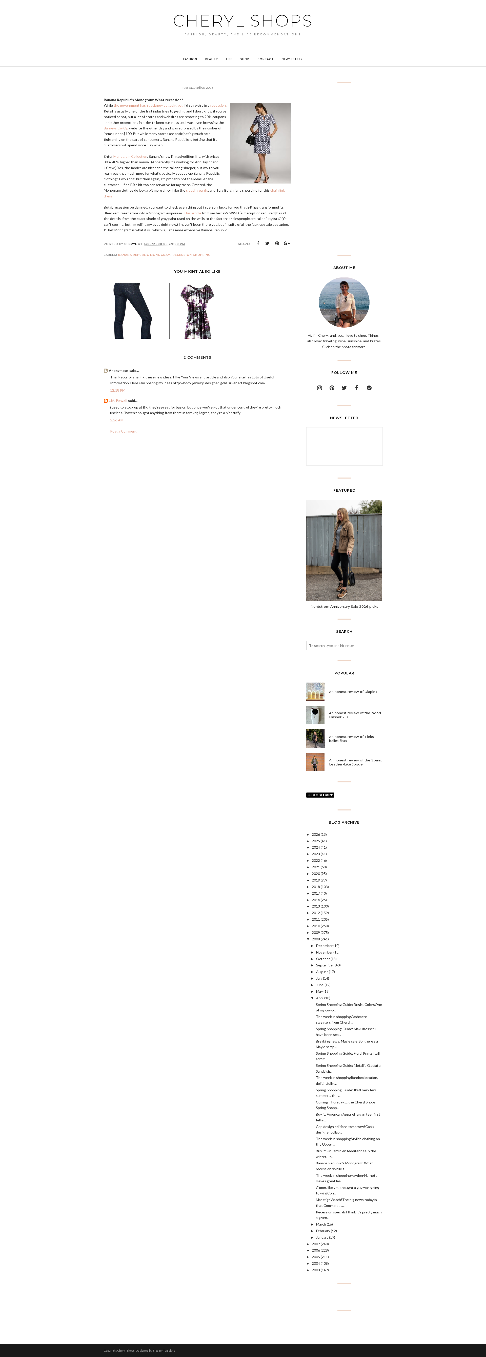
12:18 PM (117, 390)
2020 (316, 873)
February (323, 1231)
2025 (316, 841)
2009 (316, 932)
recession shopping (192, 255)
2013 (316, 906)
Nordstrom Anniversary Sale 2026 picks (344, 606)
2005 (316, 1257)
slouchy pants (197, 190)
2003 (316, 1270)
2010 (316, 926)
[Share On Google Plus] (287, 243)
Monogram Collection (130, 156)
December (324, 945)
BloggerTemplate (164, 1350)
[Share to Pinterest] (277, 243)
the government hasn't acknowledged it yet (148, 105)
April (319, 998)
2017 (316, 893)
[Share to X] (268, 243)
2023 (316, 854)
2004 (316, 1263)
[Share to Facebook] (258, 243)
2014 (316, 900)
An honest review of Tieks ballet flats (351, 739)
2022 (316, 860)
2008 (316, 939)
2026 (316, 834)
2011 (316, 919)
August (322, 971)
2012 (316, 913)
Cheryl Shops (243, 21)
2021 (316, 867)
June (320, 985)
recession (218, 105)
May (319, 991)
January (322, 1237)
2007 (316, 1244)
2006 (316, 1250)
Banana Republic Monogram (144, 255)
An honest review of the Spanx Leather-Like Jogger (355, 762)
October (323, 959)
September (325, 965)
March (321, 1224)
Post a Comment (123, 431)
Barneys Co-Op (116, 128)
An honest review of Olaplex (353, 692)
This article (192, 213)
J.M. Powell (118, 400)
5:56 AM (117, 420)
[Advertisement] (344, 169)
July (319, 978)
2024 (316, 847)
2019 (316, 880)
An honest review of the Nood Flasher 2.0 (355, 715)
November (324, 952)
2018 (316, 887)
